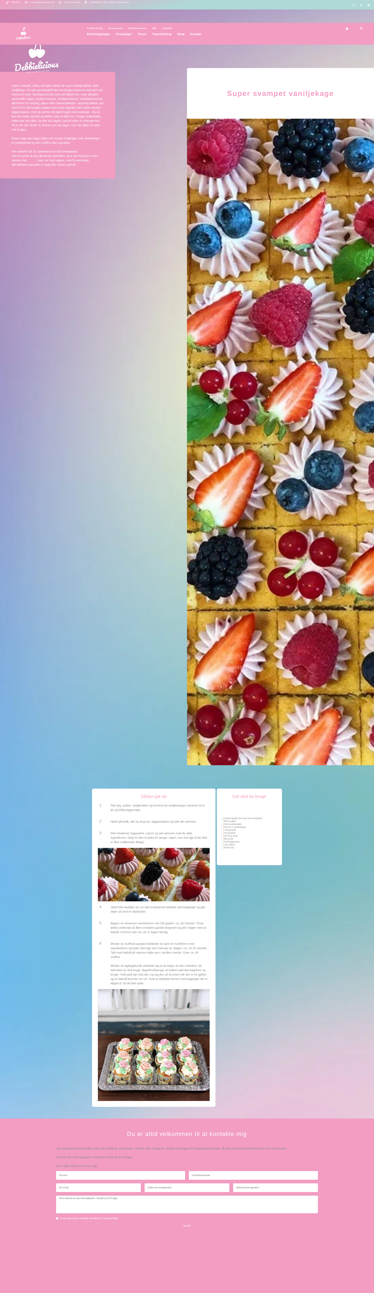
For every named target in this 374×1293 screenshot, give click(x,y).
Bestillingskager (98, 34)
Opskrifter (167, 28)
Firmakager (124, 34)
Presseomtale (115, 28)
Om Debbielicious (137, 28)
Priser (142, 34)
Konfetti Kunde (95, 28)
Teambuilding (161, 34)
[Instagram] (353, 5)
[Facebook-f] (361, 5)
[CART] (347, 28)
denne (32, 160)
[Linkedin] (368, 5)
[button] (361, 28)
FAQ (154, 28)
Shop (181, 34)
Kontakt (195, 34)
